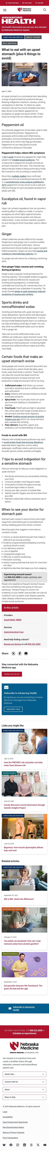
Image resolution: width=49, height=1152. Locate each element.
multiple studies (19, 176)
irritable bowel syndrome (23, 160)
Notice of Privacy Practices (13, 1132)
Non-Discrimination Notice (13, 1127)
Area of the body (34, 37)
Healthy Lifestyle (10, 954)
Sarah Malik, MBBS (12, 620)
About (7, 1089)
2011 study (8, 157)
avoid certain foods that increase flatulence (23, 442)
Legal (5, 1112)
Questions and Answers (13, 909)
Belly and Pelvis (10, 43)
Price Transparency (10, 1138)
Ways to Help (10, 1097)
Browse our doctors (12, 644)
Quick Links (9, 1074)
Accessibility (8, 1117)
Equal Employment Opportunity (15, 1122)
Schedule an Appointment (24, 1033)
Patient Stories (9, 773)
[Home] (24, 10)
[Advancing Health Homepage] (24, 20)
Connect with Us (11, 1082)
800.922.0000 (34, 644)
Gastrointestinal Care (13, 632)
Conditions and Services (13, 37)
